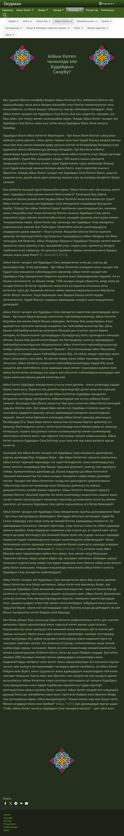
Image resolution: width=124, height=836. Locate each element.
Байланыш (107, 10)
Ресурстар (92, 10)
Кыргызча (107, 3)
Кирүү (6, 830)
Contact (7, 814)
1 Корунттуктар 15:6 (67, 549)
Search (5, 15)
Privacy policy (9, 824)
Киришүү (7, 10)
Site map (7, 820)
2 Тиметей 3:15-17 (53, 255)
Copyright (8, 817)
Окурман (12, 3)
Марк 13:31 (65, 704)
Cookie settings (10, 827)
